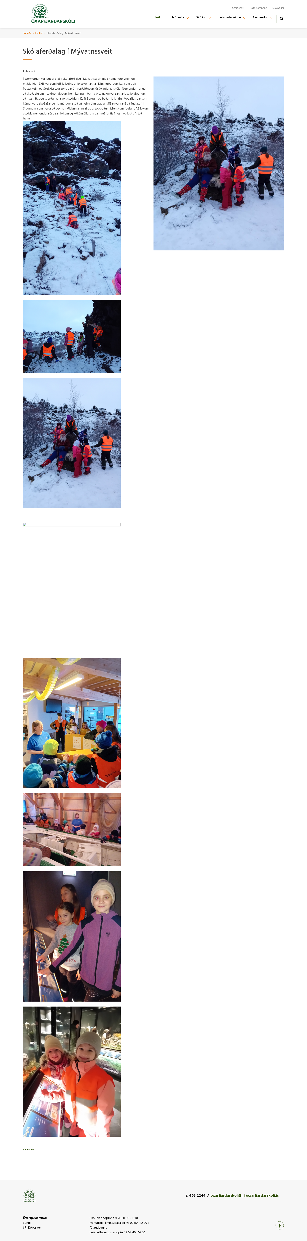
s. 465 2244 (195, 1196)
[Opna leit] (281, 18)
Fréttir (39, 33)
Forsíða (27, 33)
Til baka (28, 1150)
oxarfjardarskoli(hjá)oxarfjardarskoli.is (245, 1196)
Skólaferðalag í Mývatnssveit (64, 33)
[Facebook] (280, 1225)
